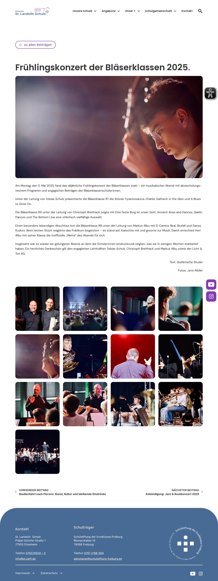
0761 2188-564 (94, 553)
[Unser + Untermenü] (138, 11)
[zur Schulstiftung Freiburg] (186, 544)
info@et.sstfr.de (25, 558)
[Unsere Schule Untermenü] (95, 11)
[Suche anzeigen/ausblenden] (200, 11)
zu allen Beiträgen (38, 44)
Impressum (22, 573)
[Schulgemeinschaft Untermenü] (175, 11)
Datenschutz (49, 573)
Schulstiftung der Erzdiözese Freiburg (98, 536)
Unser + (130, 11)
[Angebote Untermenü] (118, 11)
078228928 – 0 (36, 553)
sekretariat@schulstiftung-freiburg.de (98, 558)
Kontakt (187, 11)
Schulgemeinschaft (158, 11)
